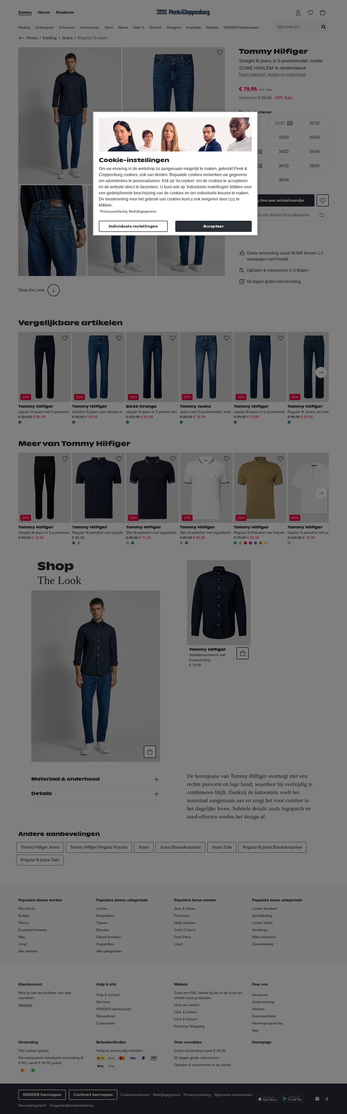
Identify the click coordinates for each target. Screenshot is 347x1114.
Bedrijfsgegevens (142, 211)
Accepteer (213, 226)
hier (231, 199)
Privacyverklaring (114, 211)
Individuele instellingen (133, 226)
